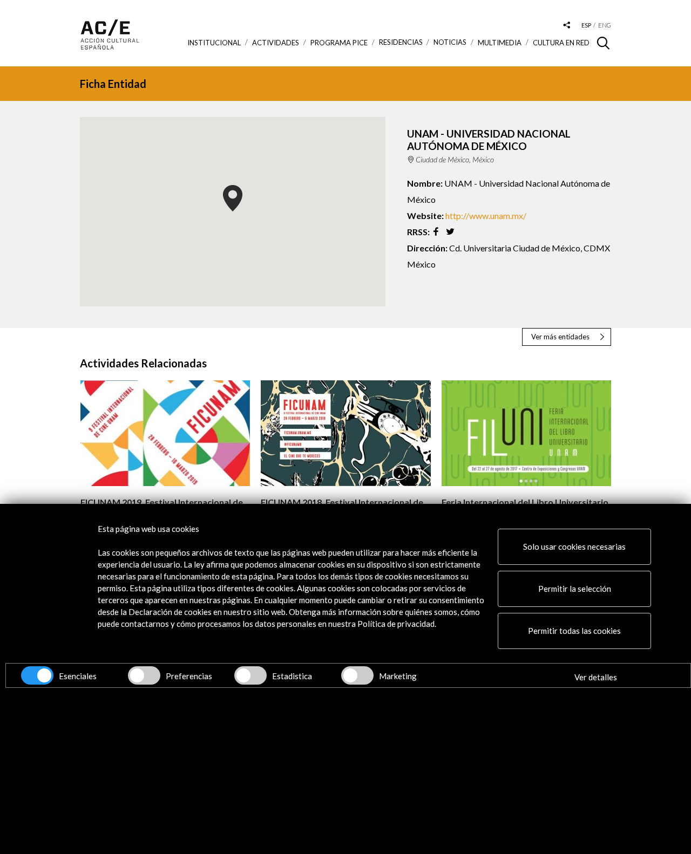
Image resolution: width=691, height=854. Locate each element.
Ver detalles (595, 677)
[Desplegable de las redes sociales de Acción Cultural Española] (567, 25)
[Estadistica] (250, 675)
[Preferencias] (144, 675)
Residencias (401, 42)
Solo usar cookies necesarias (574, 546)
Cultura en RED (561, 42)
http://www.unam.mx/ (485, 215)
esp (586, 25)
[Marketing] (357, 675)
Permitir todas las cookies (574, 631)
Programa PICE (339, 42)
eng (604, 25)
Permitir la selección (574, 588)
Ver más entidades (560, 336)
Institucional (214, 42)
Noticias (449, 42)
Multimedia (499, 42)
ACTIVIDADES (275, 42)
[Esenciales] (37, 675)
